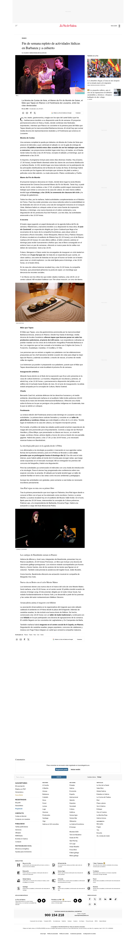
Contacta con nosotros (22, 819)
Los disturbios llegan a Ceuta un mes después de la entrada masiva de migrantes (103, 81)
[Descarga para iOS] (39, 900)
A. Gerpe (89, 99)
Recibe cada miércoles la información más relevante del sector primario (70, 873)
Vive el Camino (102, 812)
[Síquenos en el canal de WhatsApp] (90, 904)
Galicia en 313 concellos (50, 824)
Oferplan (18, 833)
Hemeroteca (19, 792)
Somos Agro (73, 815)
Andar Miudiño (74, 846)
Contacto (18, 842)
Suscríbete (19, 795)
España (72, 794)
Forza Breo (73, 850)
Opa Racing (73, 841)
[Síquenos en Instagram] (100, 899)
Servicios (18, 830)
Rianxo (26, 634)
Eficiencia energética (22, 849)
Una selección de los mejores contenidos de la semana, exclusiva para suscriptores (105, 865)
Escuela (99, 833)
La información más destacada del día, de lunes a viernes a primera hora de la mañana (36, 865)
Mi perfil (17, 802)
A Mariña (45, 788)
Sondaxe (70, 921)
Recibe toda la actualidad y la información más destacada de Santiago (36, 888)
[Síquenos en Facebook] (90, 899)
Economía (72, 791)
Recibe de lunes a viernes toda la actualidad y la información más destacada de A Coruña (71, 880)
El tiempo (72, 827)
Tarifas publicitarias (21, 827)
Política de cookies (64, 933)
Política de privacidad (52, 933)
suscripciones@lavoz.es (82, 915)
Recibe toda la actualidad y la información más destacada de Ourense (106, 888)
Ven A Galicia (101, 806)
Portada (72, 785)
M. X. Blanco (25, 52)
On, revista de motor (103, 836)
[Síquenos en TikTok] (115, 899)
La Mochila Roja (102, 815)
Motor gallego (73, 855)
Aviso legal (43, 933)
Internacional (73, 797)
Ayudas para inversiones (23, 852)
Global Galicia (101, 791)
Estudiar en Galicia (103, 794)
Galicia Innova (101, 818)
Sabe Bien (100, 788)
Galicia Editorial (102, 921)
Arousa (44, 791)
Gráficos (72, 812)
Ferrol (44, 803)
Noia (34, 634)
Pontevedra (46, 815)
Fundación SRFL (47, 921)
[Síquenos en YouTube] (110, 899)
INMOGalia (19, 836)
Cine (38, 634)
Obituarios (72, 821)
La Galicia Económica (76, 824)
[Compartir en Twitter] (34, 113)
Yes (98, 830)
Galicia (71, 788)
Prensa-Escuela (89, 921)
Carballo (45, 797)
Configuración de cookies (89, 933)
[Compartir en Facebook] (30, 113)
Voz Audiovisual (56, 921)
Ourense (45, 812)
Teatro (30, 634)
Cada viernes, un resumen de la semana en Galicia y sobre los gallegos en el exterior (36, 880)
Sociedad (72, 806)
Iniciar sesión (75, 769)
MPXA (96, 921)
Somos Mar (73, 818)
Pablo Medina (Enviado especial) (96, 85)
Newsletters (19, 806)
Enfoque (99, 809)
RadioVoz (64, 921)
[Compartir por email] (27, 113)
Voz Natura (81, 921)
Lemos (44, 806)
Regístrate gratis (61, 769)
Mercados (100, 824)
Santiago (45, 818)
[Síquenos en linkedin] (105, 899)
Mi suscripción (20, 786)
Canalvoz (75, 921)
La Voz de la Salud (103, 785)
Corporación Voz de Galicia (36, 921)
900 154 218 (54, 915)
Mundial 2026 (73, 832)
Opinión (72, 800)
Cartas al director (20, 816)
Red (98, 800)
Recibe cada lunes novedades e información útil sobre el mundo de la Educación (35, 873)
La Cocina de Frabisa (104, 797)
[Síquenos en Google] (95, 904)
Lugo (44, 809)
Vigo (44, 821)
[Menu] (16, 26)
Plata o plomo (101, 803)
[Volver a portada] (68, 26)
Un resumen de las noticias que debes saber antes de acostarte (70, 865)
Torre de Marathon (75, 834)
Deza (44, 800)
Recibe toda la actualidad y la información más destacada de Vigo (71, 888)
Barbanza (45, 794)
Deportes (72, 803)
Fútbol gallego (74, 852)
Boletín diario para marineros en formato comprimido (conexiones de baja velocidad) (104, 873)
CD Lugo (72, 843)
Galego (99, 777)
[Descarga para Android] (44, 900)
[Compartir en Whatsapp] (23, 113)
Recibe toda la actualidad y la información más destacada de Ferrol (106, 880)
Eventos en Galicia (21, 839)
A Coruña (45, 785)
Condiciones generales (76, 933)
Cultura (71, 809)
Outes (42, 634)
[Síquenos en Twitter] (95, 899)
